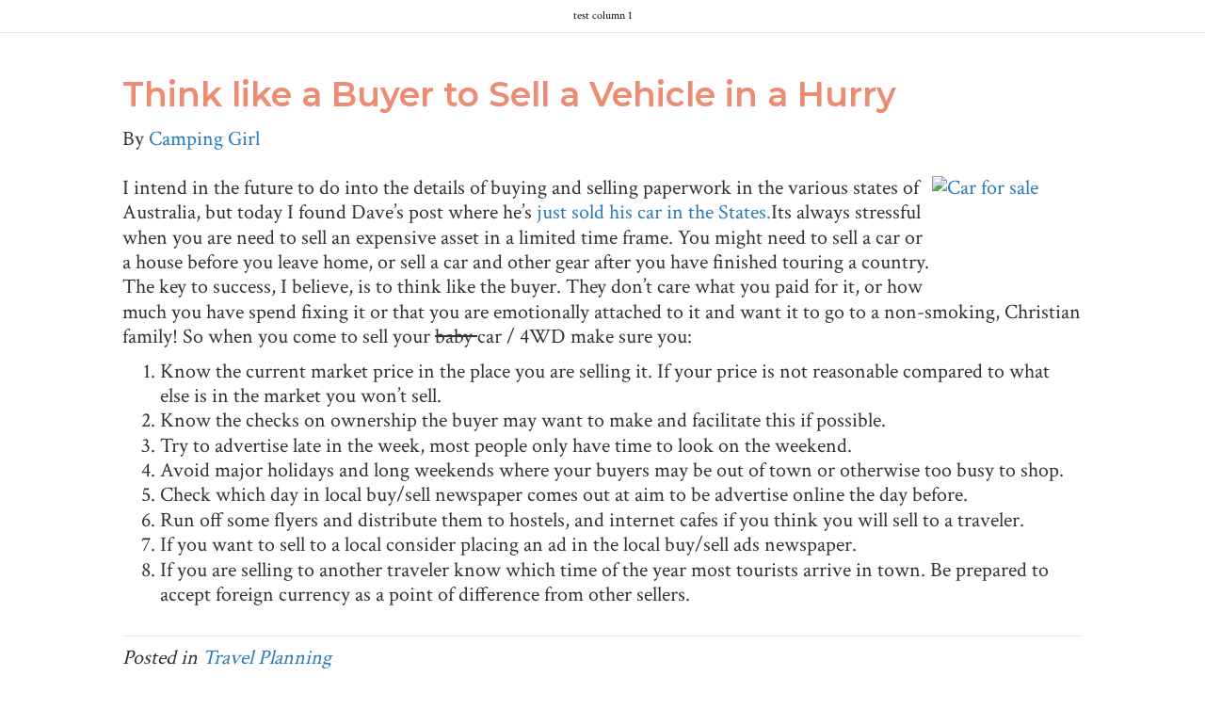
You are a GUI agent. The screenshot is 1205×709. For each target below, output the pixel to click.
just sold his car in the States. (654, 212)
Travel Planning (266, 657)
